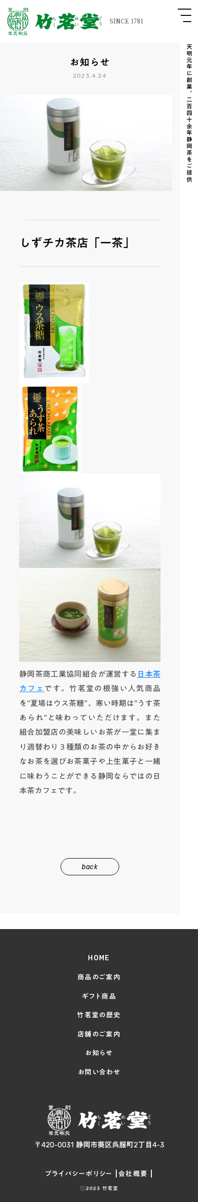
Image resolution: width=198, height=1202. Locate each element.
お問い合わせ (99, 1072)
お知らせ (99, 1053)
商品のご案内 (99, 977)
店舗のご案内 (99, 1034)
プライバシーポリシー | (81, 1174)
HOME (99, 958)
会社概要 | (135, 1174)
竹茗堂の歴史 (99, 1015)
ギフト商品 (99, 996)
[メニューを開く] (184, 15)
